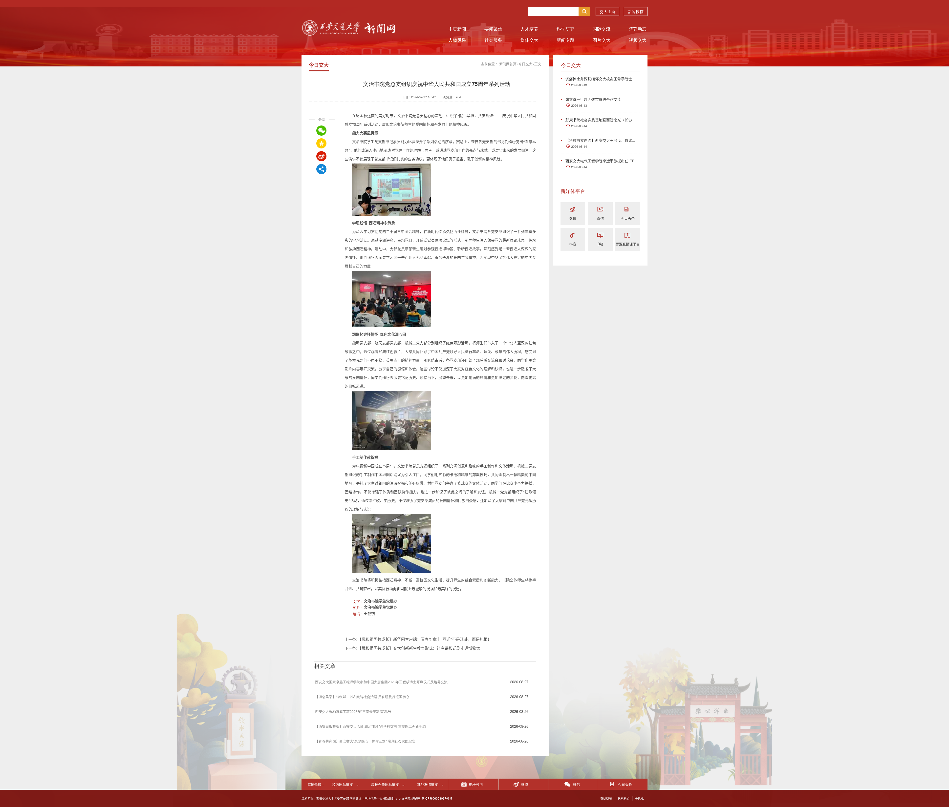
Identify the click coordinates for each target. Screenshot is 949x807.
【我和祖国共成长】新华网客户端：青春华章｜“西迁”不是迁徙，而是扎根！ (426, 639)
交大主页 (607, 11)
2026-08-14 (579, 126)
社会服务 (493, 40)
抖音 (572, 243)
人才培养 (529, 28)
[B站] (600, 235)
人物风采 (457, 40)
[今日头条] (627, 210)
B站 (600, 243)
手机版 (639, 798)
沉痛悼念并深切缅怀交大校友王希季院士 (598, 78)
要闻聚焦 (493, 28)
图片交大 (601, 40)
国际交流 (601, 28)
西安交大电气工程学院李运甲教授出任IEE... (601, 160)
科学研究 (565, 28)
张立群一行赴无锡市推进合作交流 (593, 99)
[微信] (600, 210)
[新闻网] (348, 34)
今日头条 (628, 218)
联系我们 (623, 798)
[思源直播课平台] (627, 235)
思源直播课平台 (628, 243)
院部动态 (638, 28)
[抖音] (573, 235)
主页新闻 (457, 28)
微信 (600, 218)
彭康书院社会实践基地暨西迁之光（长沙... (600, 119)
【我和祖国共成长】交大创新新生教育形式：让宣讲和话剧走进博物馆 (420, 648)
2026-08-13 (579, 85)
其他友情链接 (427, 784)
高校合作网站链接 (385, 784)
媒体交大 (529, 40)
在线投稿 (606, 798)
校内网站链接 (342, 784)
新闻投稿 (636, 11)
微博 (572, 218)
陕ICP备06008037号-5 (437, 798)
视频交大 (638, 40)
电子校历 (476, 784)
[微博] (573, 210)
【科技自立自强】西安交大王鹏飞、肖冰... (600, 140)
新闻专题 (565, 40)
